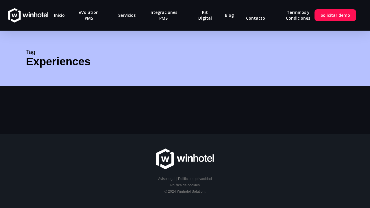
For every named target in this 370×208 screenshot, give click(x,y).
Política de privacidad (195, 179)
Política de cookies (185, 185)
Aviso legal (166, 179)
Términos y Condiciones (298, 15)
